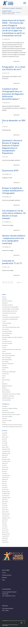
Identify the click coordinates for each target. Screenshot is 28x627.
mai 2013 (4, 524)
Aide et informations (7, 301)
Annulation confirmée (7, 305)
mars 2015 (4, 487)
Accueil (4, 297)
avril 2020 (4, 443)
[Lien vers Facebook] (24, 622)
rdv (3, 381)
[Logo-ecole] (11, 3)
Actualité (4, 299)
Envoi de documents (7, 333)
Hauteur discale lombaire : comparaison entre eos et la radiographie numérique (13, 239)
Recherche (4, 383)
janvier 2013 (5, 532)
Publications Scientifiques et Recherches (12, 426)
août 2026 (4, 433)
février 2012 (5, 542)
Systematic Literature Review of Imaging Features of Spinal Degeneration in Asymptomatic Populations (12, 146)
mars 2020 (4, 445)
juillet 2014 (5, 501)
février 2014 (5, 509)
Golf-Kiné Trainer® (7, 343)
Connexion (4, 315)
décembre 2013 (6, 513)
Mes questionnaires (7, 359)
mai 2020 (4, 441)
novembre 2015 (6, 475)
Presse (4, 375)
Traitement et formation (8, 396)
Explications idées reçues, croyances (11, 414)
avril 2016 (4, 473)
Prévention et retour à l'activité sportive (12, 424)
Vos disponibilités (6, 400)
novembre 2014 (6, 493)
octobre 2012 (5, 536)
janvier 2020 (5, 447)
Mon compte (5, 361)
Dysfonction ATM (10, 170)
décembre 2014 (6, 491)
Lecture (4, 351)
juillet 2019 (5, 455)
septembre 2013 (6, 518)
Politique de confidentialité (9, 371)
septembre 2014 (6, 497)
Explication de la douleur (8, 412)
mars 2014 (4, 507)
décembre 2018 (6, 459)
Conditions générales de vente (9, 311)
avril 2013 (4, 526)
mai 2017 (4, 465)
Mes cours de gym (6, 357)
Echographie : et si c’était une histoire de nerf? (13, 68)
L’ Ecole (4, 347)
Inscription (4, 345)
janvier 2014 (5, 511)
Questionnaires (6, 379)
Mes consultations (6, 353)
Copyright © (4, 620)
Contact (4, 321)
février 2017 (5, 467)
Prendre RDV (5, 373)
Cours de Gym (5, 329)
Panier (3, 369)
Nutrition (4, 365)
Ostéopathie (5, 367)
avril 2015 (4, 485)
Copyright (4, 325)
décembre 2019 (6, 449)
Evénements (5, 410)
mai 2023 (4, 435)
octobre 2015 (5, 477)
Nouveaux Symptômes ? (8, 363)
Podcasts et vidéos (6, 420)
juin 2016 (4, 471)
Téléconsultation (6, 392)
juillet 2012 (5, 538)
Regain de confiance (7, 385)
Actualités (4, 406)
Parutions (4, 418)
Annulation (5, 303)
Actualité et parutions (6, 575)
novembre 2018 (6, 461)
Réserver (4, 388)
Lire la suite (17, 61)
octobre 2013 (5, 516)
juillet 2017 (5, 463)
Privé (3, 377)
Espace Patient (6, 335)
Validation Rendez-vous (8, 398)
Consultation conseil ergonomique (10, 317)
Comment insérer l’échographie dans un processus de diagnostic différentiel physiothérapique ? (13, 94)
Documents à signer (7, 331)
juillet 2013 (5, 520)
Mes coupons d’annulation (8, 355)
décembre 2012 (6, 534)
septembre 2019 (6, 453)
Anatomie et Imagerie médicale (9, 408)
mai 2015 (4, 483)
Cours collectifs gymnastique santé (10, 327)
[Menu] (24, 3)
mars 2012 (4, 540)
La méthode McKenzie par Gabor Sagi (11, 349)
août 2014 (4, 499)
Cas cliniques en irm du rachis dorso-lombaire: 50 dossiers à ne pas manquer (14, 214)
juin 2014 (4, 503)
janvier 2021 (5, 437)
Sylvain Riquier (5, 390)
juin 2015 (4, 481)
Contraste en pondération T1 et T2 (12, 262)
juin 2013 (4, 522)
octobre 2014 (5, 495)
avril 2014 (4, 505)
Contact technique (6, 323)
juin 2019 (4, 457)
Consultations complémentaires (10, 319)
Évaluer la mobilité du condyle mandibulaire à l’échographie (12, 190)
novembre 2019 (6, 451)
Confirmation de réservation (9, 313)
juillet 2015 (5, 479)
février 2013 (5, 530)
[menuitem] (24, 3)
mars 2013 (4, 528)
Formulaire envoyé (6, 341)
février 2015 (5, 489)
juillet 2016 (5, 469)
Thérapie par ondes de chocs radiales (11, 394)
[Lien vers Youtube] (21, 622)
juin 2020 (4, 439)
